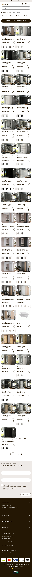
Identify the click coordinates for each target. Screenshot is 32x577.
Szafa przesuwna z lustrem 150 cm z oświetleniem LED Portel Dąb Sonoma (7, 367)
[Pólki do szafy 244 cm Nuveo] (23, 315)
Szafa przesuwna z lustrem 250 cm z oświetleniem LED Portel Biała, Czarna (22, 87)
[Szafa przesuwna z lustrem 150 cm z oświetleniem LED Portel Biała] (23, 31)
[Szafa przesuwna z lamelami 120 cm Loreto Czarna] (23, 266)
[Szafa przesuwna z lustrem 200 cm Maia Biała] (8, 266)
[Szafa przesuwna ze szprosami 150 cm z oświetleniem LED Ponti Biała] (23, 148)
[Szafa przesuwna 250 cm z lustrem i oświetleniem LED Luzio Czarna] (8, 148)
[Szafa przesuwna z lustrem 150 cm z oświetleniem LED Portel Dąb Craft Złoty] (23, 339)
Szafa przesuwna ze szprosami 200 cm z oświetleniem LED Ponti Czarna (8, 180)
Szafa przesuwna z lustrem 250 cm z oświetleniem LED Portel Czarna (7, 391)
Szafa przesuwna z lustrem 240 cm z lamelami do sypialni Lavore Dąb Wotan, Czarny (7, 347)
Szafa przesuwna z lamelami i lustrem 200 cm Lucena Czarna (23, 225)
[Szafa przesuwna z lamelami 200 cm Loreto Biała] (23, 290)
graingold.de (17, 568)
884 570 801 (7, 538)
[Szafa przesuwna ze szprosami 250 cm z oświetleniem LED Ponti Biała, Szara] (8, 197)
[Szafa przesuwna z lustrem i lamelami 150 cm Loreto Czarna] (8, 290)
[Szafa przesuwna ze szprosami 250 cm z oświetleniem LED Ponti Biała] (23, 173)
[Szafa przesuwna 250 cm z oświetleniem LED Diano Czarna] (23, 100)
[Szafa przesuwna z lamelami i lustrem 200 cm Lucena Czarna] (23, 218)
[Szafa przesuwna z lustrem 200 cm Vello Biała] (8, 242)
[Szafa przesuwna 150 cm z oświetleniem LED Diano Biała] (8, 100)
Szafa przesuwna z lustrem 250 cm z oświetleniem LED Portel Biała (22, 63)
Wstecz (4, 12)
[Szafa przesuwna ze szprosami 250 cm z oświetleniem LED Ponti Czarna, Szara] (23, 197)
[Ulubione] (26, 4)
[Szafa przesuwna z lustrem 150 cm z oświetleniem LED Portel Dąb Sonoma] (8, 359)
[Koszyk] (22, 4)
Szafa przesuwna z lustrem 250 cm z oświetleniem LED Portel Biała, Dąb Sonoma (7, 87)
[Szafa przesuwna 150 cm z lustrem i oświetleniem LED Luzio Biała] (8, 124)
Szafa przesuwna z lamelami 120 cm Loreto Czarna (23, 274)
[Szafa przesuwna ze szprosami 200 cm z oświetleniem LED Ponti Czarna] (8, 173)
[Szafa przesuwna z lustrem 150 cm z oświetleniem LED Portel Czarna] (8, 55)
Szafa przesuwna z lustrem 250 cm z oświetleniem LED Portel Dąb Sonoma (7, 416)
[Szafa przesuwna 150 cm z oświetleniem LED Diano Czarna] (8, 432)
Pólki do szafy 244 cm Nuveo (23, 322)
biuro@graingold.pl (10, 541)
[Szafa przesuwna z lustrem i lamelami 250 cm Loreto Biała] (8, 315)
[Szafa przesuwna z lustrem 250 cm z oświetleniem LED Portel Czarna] (8, 384)
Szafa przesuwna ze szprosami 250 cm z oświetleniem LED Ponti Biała (23, 180)
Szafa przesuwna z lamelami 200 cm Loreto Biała (23, 298)
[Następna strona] (21, 454)
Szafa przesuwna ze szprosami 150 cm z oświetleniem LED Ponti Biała (23, 156)
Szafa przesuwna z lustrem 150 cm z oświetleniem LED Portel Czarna (7, 63)
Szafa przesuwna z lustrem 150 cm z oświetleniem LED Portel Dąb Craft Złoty (23, 347)
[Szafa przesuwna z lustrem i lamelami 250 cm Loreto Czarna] (8, 31)
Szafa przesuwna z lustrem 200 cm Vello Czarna (22, 249)
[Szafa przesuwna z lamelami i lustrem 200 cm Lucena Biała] (8, 218)
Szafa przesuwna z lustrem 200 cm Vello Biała (7, 249)
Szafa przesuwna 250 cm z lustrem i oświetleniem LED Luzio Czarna (8, 156)
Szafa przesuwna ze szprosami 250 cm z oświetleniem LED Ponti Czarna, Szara (23, 205)
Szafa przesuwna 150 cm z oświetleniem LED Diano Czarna (8, 440)
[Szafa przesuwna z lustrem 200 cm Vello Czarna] (23, 242)
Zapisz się (25, 494)
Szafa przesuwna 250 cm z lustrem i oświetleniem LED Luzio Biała (23, 132)
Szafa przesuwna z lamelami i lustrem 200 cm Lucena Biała (8, 225)
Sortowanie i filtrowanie (15, 21)
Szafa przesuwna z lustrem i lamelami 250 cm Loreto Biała (8, 322)
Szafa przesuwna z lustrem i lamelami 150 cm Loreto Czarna (8, 298)
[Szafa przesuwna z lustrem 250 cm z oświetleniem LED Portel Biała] (23, 55)
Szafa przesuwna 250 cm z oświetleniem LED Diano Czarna (23, 108)
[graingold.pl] (6, 4)
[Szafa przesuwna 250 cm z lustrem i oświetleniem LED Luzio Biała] (23, 124)
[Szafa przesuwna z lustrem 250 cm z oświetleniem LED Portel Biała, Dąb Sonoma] (8, 79)
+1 (13, 46)
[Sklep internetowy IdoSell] (16, 572)
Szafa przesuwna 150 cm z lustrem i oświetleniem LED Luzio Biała (8, 132)
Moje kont (5, 527)
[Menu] (29, 4)
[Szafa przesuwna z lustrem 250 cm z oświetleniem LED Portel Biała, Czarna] (23, 79)
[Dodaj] (13, 42)
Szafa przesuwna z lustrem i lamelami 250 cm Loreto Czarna (8, 38)
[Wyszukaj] (28, 8)
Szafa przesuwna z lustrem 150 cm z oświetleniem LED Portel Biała (22, 38)
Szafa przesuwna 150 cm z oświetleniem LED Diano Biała (8, 108)
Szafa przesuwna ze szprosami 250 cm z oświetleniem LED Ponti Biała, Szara (8, 205)
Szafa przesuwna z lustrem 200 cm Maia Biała (7, 274)
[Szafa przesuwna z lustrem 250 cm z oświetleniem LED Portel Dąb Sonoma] (8, 408)
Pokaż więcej (23, 438)
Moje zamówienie (7, 521)
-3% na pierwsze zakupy (11, 465)
